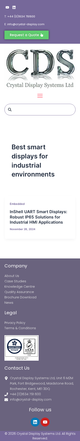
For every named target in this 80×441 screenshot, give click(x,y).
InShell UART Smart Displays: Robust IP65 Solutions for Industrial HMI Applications (38, 217)
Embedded (17, 204)
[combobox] (40, 109)
